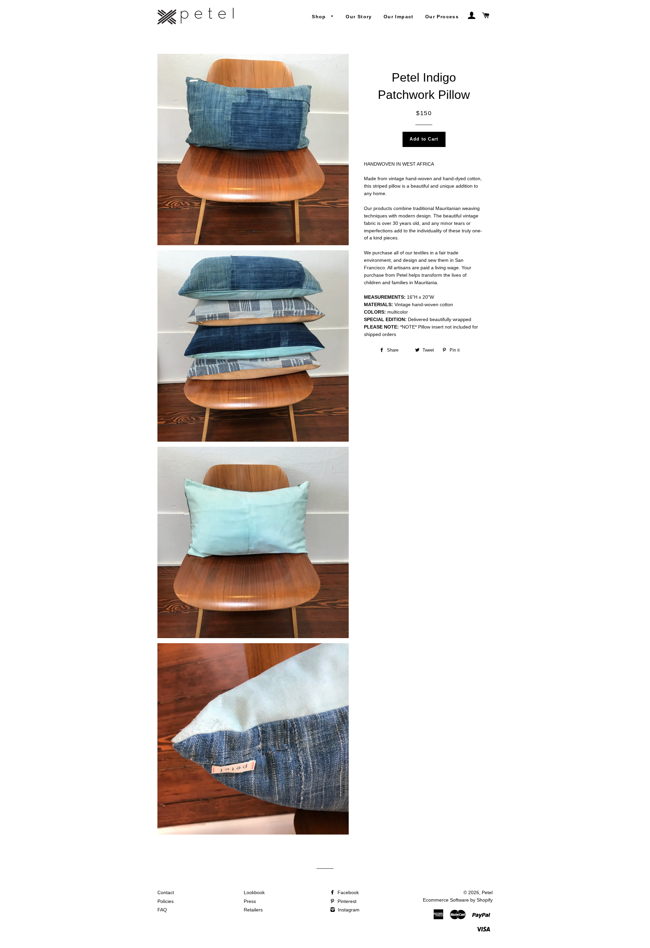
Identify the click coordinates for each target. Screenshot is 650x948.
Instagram (348, 909)
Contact (165, 892)
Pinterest (346, 901)
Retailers (253, 909)
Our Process (442, 16)
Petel (487, 892)
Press (250, 901)
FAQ (162, 909)
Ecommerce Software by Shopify (458, 900)
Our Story (359, 16)
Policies (165, 901)
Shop (320, 16)
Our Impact (399, 16)
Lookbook (254, 892)
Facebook (347, 892)
